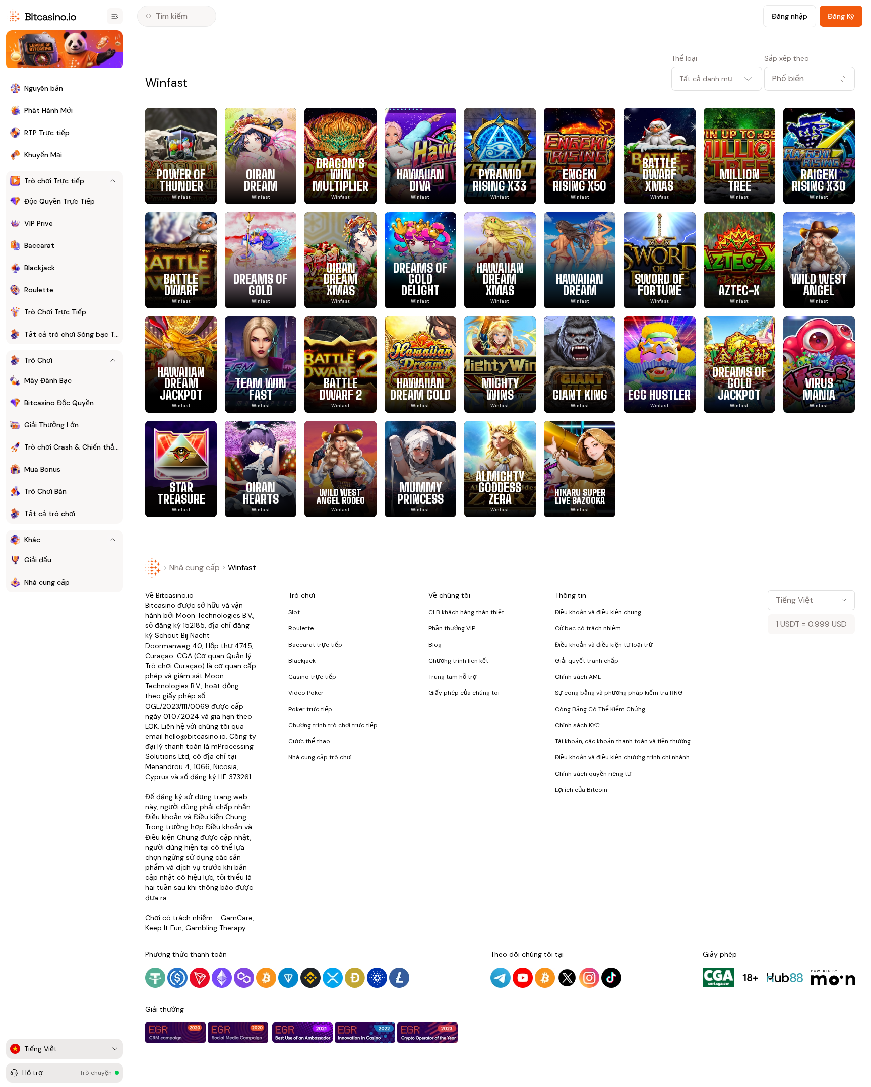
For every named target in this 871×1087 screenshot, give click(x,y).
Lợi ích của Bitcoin (581, 790)
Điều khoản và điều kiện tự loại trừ (604, 645)
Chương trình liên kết (458, 661)
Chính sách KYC (577, 725)
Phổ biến (788, 78)
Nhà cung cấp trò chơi (320, 757)
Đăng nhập (789, 16)
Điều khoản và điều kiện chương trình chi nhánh (622, 757)
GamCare (237, 917)
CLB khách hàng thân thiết (466, 612)
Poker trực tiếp (310, 709)
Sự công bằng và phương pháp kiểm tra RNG (619, 693)
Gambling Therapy (215, 927)
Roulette (301, 628)
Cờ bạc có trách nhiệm (588, 628)
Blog (435, 645)
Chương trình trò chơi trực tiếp (333, 725)
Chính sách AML (578, 677)
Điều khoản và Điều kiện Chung (195, 816)
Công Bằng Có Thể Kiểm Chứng (600, 709)
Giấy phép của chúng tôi (464, 693)
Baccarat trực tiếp (315, 645)
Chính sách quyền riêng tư (593, 774)
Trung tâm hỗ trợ (452, 677)
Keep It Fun (163, 927)
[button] (809, 79)
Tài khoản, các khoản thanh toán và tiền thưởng (623, 741)
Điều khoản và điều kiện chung (598, 612)
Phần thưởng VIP (451, 628)
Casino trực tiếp (312, 677)
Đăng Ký (841, 16)
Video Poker (306, 693)
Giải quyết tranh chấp (586, 661)
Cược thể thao (309, 741)
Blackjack (302, 661)
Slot (294, 612)
